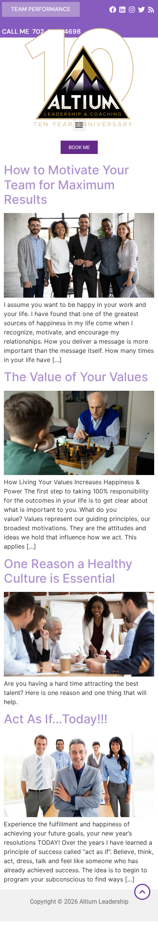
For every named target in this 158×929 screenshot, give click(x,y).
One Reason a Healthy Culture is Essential (68, 571)
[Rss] (151, 9)
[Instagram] (132, 9)
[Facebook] (112, 9)
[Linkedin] (122, 9)
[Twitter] (141, 9)
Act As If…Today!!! (55, 718)
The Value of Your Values (76, 376)
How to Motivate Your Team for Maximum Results (66, 184)
